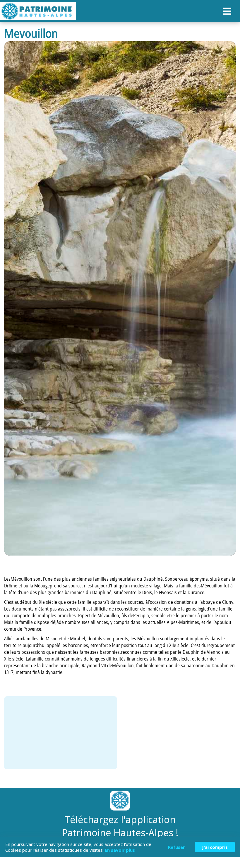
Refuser (176, 847)
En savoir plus (120, 850)
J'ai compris (215, 847)
